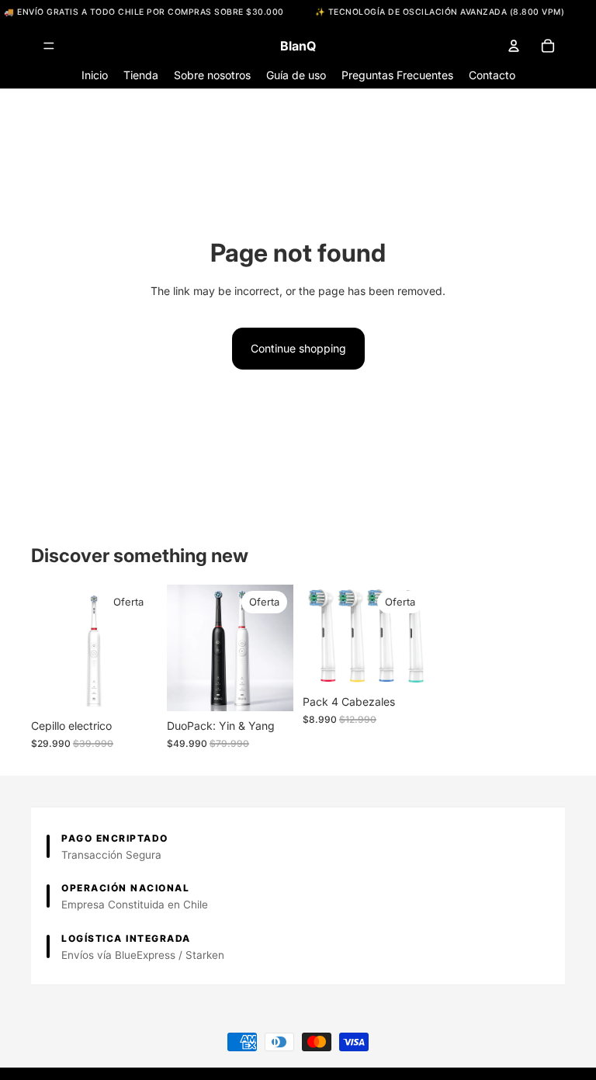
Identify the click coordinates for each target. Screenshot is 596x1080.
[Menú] (49, 46)
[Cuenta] (514, 46)
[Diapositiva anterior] (48, 648)
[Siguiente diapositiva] (140, 648)
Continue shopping (298, 348)
